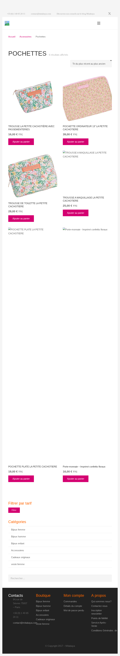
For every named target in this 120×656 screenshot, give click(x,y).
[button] (98, 23)
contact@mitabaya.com (25, 622)
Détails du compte (73, 606)
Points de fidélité (99, 618)
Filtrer (14, 510)
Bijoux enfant (17, 543)
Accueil (11, 37)
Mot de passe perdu (74, 610)
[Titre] (7, 23)
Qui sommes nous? (101, 601)
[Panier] (111, 23)
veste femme (18, 564)
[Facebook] (104, 14)
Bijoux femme (18, 529)
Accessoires (25, 37)
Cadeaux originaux (20, 557)
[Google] (115, 14)
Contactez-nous (99, 606)
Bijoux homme (18, 536)
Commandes (70, 601)
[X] (109, 14)
